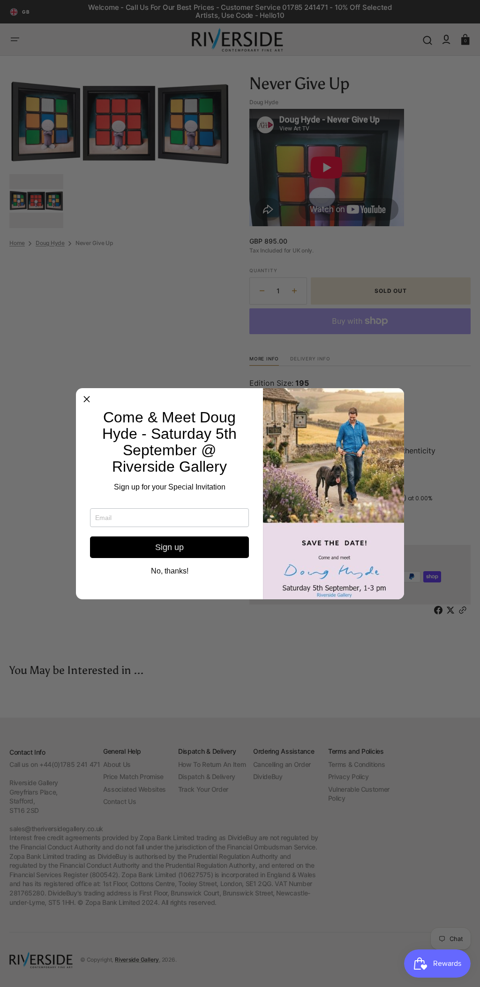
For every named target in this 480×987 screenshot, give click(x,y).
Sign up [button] (169, 547)
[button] (86, 399)
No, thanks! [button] (169, 571)
